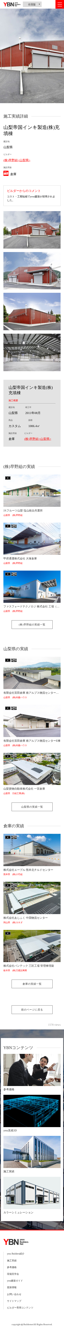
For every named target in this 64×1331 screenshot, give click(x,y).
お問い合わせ (14, 1294)
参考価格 (12, 1267)
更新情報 (12, 1287)
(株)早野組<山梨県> (16, 160)
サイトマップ (14, 1301)
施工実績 (12, 1260)
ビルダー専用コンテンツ (20, 1307)
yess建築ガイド (15, 1280)
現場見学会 (13, 1274)
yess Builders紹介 (15, 1253)
